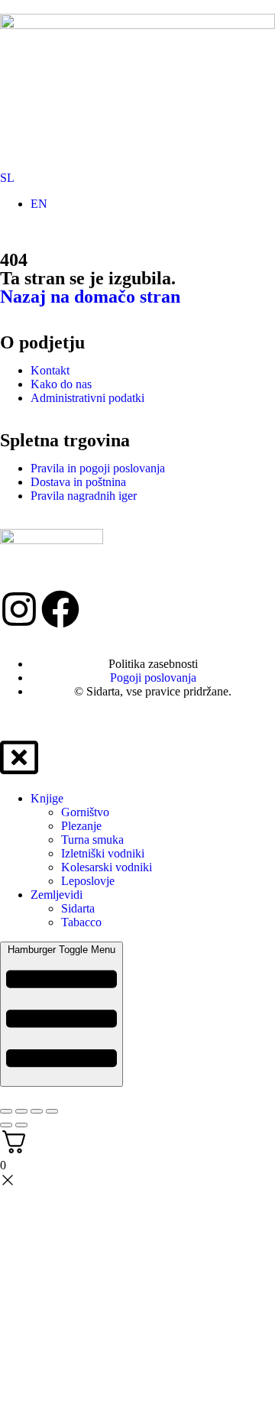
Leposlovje (88, 880)
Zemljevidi (56, 894)
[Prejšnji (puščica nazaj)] (6, 1125)
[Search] (126, 156)
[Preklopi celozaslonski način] (21, 1111)
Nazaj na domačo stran (90, 296)
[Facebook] (60, 609)
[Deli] (37, 1111)
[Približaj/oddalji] (6, 1111)
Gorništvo (85, 812)
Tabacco (81, 922)
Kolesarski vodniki (106, 867)
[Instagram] (19, 609)
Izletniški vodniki (102, 853)
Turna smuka (92, 839)
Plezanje (81, 825)
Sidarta (78, 908)
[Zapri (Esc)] (52, 1111)
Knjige (47, 798)
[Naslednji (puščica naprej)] (21, 1125)
